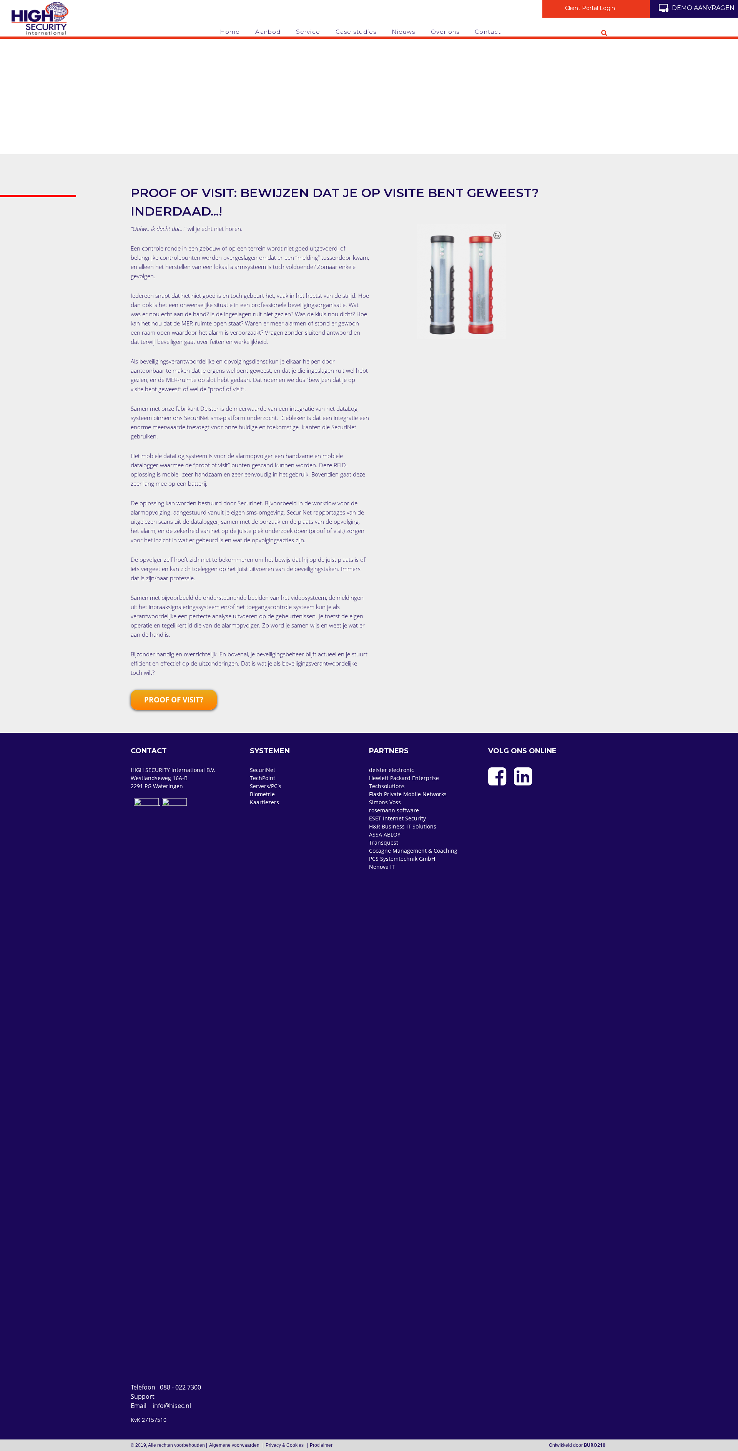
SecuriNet (262, 770)
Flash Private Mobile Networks (408, 794)
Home (230, 31)
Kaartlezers (264, 802)
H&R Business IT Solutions (402, 826)
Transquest (383, 842)
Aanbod (268, 31)
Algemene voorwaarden (235, 1445)
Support (144, 1396)
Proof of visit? (173, 700)
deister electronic (391, 770)
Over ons (445, 31)
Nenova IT (382, 866)
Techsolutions (387, 786)
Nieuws (404, 31)
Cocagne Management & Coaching (413, 850)
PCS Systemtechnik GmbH (402, 858)
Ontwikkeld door (577, 1445)
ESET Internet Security (397, 818)
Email (161, 1405)
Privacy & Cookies (285, 1445)
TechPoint (262, 778)
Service (308, 31)
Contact (488, 31)
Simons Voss (385, 802)
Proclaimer (321, 1445)
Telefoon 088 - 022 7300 (166, 1387)
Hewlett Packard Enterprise (404, 778)
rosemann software (394, 810)
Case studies (356, 31)
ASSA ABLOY (385, 834)
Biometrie (262, 794)
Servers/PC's (265, 786)
